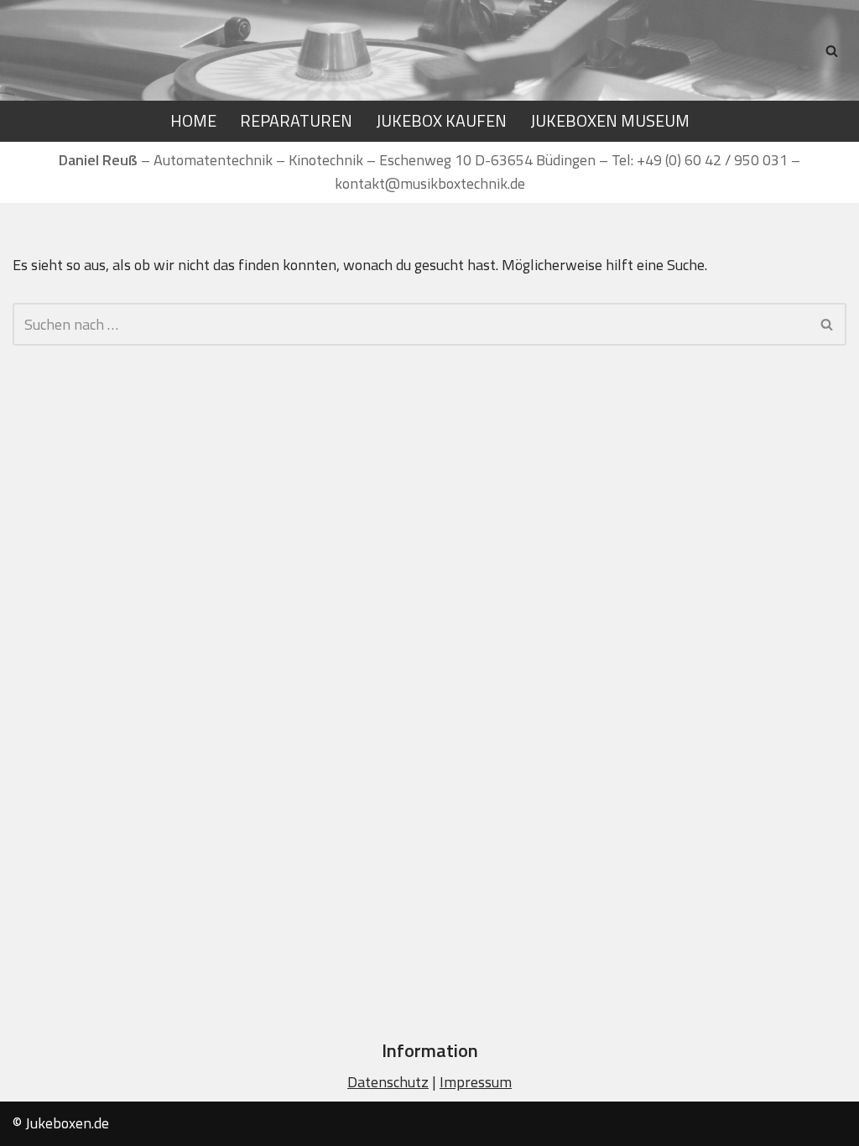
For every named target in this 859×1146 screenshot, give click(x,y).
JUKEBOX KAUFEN (441, 120)
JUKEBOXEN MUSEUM (610, 120)
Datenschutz (388, 1081)
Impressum (476, 1081)
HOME (193, 120)
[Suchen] (831, 50)
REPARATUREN (296, 120)
